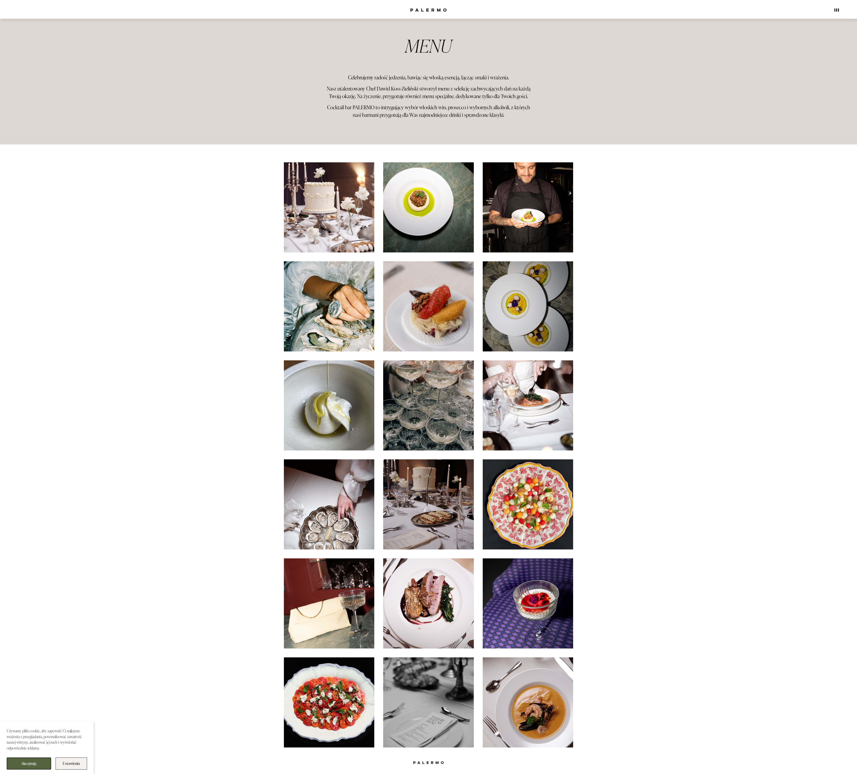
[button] (329, 207)
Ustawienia (71, 763)
